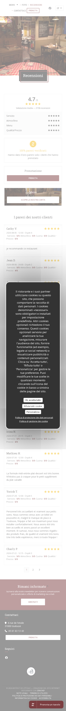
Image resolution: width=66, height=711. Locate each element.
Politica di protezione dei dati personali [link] (34, 417)
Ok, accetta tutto (33, 400)
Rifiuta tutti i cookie (33, 406)
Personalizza (33, 411)
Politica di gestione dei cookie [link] (33, 421)
